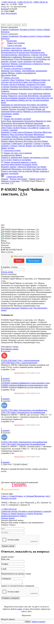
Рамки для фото (13, 128)
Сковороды (6, 107)
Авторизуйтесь (19, 373)
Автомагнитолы (8, 155)
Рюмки (45, 141)
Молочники (6, 137)
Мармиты (5, 134)
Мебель (18, 155)
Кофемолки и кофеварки (11, 57)
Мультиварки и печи (29, 59)
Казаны (4, 96)
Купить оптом (7, 272)
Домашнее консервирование (21, 89)
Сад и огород (6, 160)
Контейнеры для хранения (39, 96)
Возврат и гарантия (42, 511)
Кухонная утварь (34, 98)
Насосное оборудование (11, 164)
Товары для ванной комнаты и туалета (20, 162)
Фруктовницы (19, 123)
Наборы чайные (8, 141)
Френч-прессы (16, 111)
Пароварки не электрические (13, 105)
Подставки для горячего (36, 105)
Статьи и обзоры (43, 29)
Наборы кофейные (37, 137)
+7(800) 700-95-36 (40, 2)
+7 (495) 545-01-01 (9, 509)
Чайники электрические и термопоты (26, 64)
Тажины (4, 109)
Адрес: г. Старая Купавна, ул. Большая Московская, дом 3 (25, 496)
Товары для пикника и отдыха (36, 157)
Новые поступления (16, 43)
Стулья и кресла (17, 132)
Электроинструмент (12, 150)
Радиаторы (26, 164)
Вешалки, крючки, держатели (13, 167)
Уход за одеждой (25, 171)
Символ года (44, 128)
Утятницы (30, 109)
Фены (13, 75)
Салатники (5, 143)
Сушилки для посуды (39, 107)
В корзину (5, 378)
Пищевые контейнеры (19, 87)
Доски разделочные (9, 93)
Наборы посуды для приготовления (33, 100)
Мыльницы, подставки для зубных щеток (29, 169)
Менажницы (39, 134)
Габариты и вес (26, 308)
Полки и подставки (9, 171)
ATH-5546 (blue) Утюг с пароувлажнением (19, 363)
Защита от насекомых (22, 160)
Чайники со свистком (32, 111)
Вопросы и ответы (25, 513)
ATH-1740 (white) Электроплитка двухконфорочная (23, 444)
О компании (13, 29)
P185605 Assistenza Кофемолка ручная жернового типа (24, 385)
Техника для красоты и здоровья (17, 68)
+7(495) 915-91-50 (24, 2)
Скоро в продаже (14, 45)
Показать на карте (8, 498)
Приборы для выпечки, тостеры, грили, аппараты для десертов (25, 60)
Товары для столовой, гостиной (17, 119)
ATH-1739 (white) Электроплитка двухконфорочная (23, 412)
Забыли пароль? (38, 621)
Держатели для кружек (18, 96)
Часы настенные (17, 134)
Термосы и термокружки (11, 157)
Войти (19, 261)
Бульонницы (29, 121)
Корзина (4, 9)
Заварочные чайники (41, 93)
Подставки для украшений (24, 125)
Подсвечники (7, 125)
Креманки (5, 132)
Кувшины (28, 132)
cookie (19, 609)
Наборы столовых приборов (28, 139)
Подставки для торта (32, 141)
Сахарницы (27, 143)
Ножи (3, 102)
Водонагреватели (8, 52)
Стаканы (36, 143)
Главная (4, 29)
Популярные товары (9, 349)
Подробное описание (10, 308)
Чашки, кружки (7, 148)
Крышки (22, 98)
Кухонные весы (23, 52)
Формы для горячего (34, 146)
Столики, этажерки (9, 130)
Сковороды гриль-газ (20, 107)
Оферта (23, 516)
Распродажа (12, 41)
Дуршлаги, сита (25, 93)
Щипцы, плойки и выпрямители (22, 73)
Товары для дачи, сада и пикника (18, 153)
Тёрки (12, 80)
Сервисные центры (14, 177)
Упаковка (8, 116)
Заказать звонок (8, 518)
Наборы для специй (20, 137)
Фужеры (47, 146)
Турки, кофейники (33, 80)
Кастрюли (5, 98)
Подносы (19, 141)
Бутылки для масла (9, 84)
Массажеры (6, 75)
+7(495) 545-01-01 (8, 2)
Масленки (28, 134)
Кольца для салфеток (29, 128)
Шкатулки (47, 132)
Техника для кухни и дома (15, 48)
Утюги (17, 59)
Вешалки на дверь (43, 121)
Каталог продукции (18, 179)
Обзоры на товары (9, 513)
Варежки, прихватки (27, 84)
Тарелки (21, 146)
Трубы (34, 164)
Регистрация (11, 13)
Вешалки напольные (34, 123)
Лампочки (5, 64)
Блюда (3, 121)
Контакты (5, 32)
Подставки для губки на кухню (32, 82)
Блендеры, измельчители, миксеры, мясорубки (21, 50)
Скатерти (5, 80)
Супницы (13, 146)
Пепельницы (6, 123)
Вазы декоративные (15, 121)
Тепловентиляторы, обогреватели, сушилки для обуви (24, 55)
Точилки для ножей (17, 109)
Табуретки (37, 132)
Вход (3, 13)
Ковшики (14, 98)
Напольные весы (37, 52)
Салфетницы (16, 143)
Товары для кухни (11, 78)
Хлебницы (19, 80)
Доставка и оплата (27, 29)
